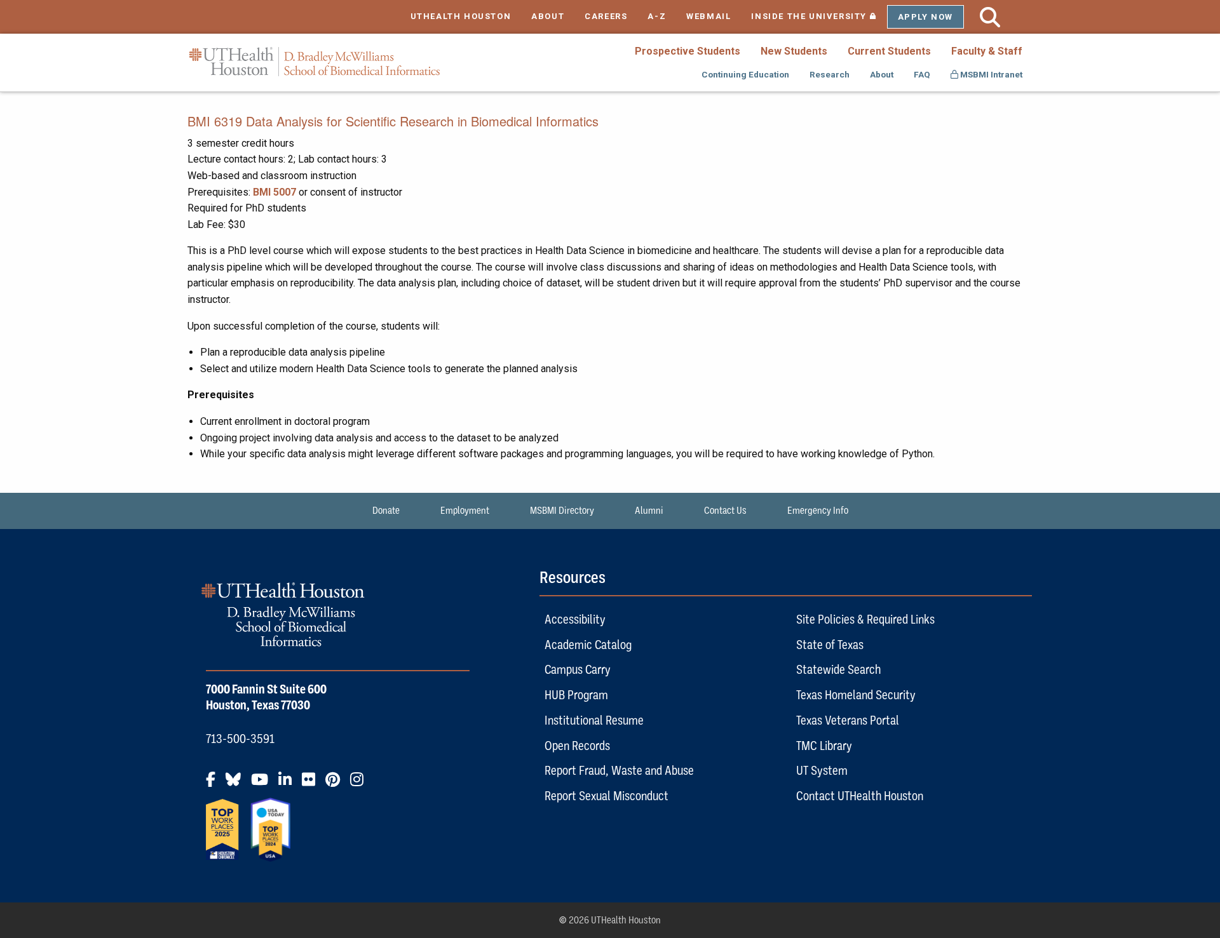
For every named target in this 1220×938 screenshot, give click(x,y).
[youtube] (263, 784)
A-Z (656, 16)
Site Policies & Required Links (865, 619)
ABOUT (547, 16)
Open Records (577, 746)
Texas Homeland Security (856, 695)
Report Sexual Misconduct (606, 796)
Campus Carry (578, 669)
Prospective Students (687, 51)
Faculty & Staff (986, 51)
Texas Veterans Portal (847, 720)
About (881, 74)
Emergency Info (817, 510)
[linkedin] (288, 784)
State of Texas (830, 645)
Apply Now (925, 17)
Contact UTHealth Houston (859, 796)
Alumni (649, 510)
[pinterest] (336, 784)
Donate (386, 510)
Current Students (889, 51)
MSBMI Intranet (990, 74)
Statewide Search (838, 669)
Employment (464, 510)
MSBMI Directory (562, 510)
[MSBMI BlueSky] (237, 784)
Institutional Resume (594, 720)
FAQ (922, 74)
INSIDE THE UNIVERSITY (818, 16)
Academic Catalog (588, 645)
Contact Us (725, 510)
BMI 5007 (274, 192)
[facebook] (214, 784)
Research (830, 74)
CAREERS (606, 16)
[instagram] (360, 784)
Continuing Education (745, 74)
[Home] (314, 62)
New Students (794, 51)
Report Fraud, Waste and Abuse (619, 770)
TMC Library (824, 746)
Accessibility (575, 619)
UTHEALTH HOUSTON (461, 16)
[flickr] (312, 784)
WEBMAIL (708, 16)
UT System (822, 770)
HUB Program (576, 695)
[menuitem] (687, 51)
